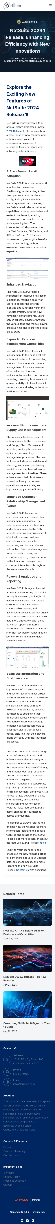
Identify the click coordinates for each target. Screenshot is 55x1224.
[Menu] (50, 5)
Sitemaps (8, 1172)
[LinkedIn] (22, 1220)
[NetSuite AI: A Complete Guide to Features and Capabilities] (27, 912)
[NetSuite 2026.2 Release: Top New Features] (27, 958)
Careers (8, 1147)
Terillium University (14, 1151)
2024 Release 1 (15, 131)
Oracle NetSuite (26, 1129)
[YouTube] (33, 1220)
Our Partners (11, 1155)
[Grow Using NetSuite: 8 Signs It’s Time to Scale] (27, 1004)
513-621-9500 (21, 1073)
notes (42, 842)
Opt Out (7, 1184)
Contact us (22, 869)
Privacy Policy (11, 1176)
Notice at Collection (14, 1180)
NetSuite (11, 61)
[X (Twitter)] (27, 1220)
